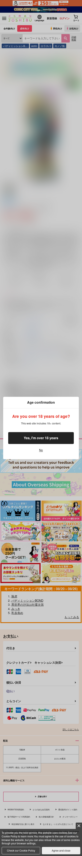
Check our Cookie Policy (21, 850)
